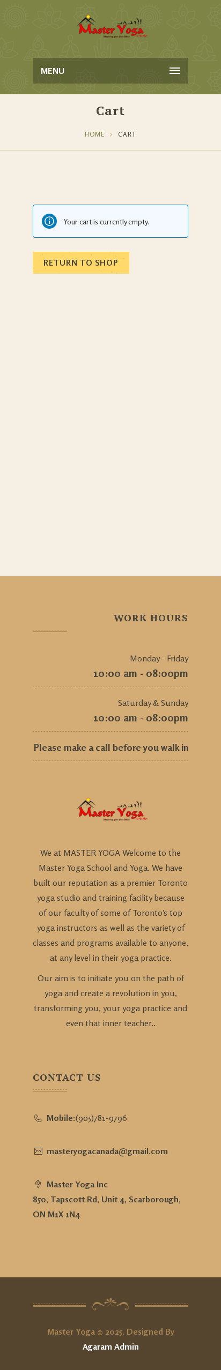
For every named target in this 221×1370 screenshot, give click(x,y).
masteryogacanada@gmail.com (107, 1151)
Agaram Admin (111, 1346)
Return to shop (81, 263)
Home (95, 134)
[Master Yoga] (110, 27)
